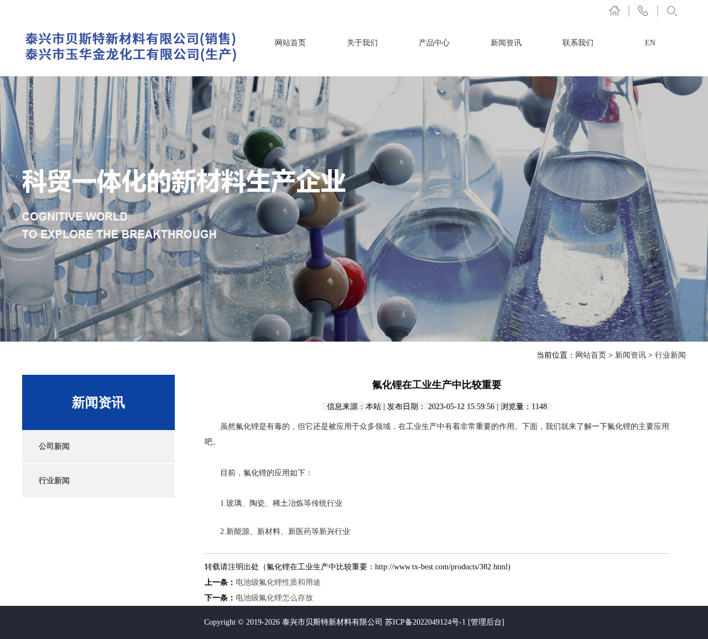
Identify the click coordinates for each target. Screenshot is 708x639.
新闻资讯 (506, 43)
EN (650, 43)
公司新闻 (54, 446)
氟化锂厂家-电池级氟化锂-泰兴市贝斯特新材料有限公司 (131, 46)
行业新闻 (670, 355)
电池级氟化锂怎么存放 (274, 598)
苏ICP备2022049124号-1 (425, 622)
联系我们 (578, 43)
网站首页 (290, 43)
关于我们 (362, 43)
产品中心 (434, 43)
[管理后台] (486, 622)
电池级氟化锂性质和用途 (278, 582)
